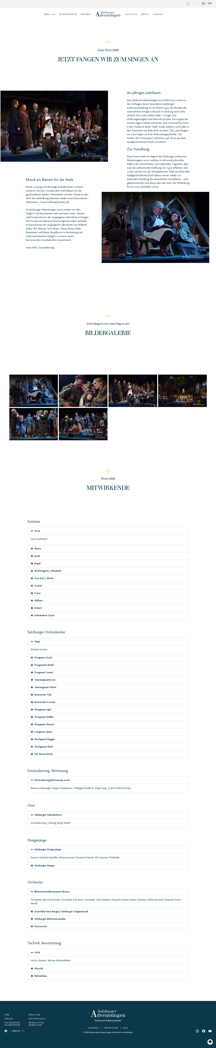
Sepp (37, 641)
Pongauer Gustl (43, 657)
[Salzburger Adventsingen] (108, 14)
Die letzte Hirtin (43, 754)
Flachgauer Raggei (44, 739)
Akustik (38, 968)
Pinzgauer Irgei (42, 709)
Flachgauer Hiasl (43, 746)
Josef (37, 556)
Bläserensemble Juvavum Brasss (52, 891)
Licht (37, 952)
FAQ (6, 1015)
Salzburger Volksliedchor (48, 814)
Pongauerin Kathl (44, 665)
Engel (37, 563)
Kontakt (93, 1028)
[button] (108, 531)
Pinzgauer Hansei (44, 724)
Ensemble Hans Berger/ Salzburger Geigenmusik (61, 911)
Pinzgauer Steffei (43, 717)
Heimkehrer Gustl (44, 615)
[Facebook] (203, 1031)
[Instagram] (197, 1031)
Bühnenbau (40, 976)
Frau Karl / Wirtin (44, 578)
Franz (37, 593)
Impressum (111, 1028)
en (210, 4)
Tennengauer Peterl (45, 687)
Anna (37, 531)
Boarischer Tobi (43, 694)
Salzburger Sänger (44, 865)
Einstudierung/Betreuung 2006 (51, 780)
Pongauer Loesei (43, 672)
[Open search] (188, 4)
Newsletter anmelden (36, 1024)
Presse (8, 1019)
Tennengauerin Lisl (44, 679)
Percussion (40, 926)
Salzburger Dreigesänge (47, 849)
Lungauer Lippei (43, 731)
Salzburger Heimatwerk (12, 1024)
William (38, 600)
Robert (38, 608)
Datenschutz (37, 1019)
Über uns (34, 1015)
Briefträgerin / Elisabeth (47, 570)
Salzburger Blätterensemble (49, 919)
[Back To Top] (210, 1035)
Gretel (38, 585)
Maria (37, 548)
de (203, 4)
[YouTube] (210, 1031)
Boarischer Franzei (44, 702)
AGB (125, 1028)
